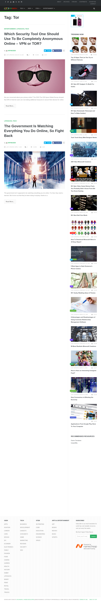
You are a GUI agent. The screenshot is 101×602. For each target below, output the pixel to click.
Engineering (40, 534)
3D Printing (40, 524)
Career (6, 530)
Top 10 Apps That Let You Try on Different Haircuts (82, 59)
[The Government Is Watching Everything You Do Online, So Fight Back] (34, 170)
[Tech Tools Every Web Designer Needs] (84, 125)
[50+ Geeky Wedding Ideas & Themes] (84, 280)
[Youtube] (11, 1)
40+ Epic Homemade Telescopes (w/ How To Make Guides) (83, 112)
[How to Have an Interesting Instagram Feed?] (84, 358)
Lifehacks (20, 29)
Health (6, 566)
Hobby (6, 573)
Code (38, 527)
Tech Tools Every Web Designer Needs (84, 137)
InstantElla (74, 443)
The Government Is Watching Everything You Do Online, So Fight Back (34, 131)
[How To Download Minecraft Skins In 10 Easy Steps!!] (84, 227)
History (7, 569)
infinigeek (12, 50)
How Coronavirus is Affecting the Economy (82, 398)
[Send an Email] (14, 1)
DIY (5, 540)
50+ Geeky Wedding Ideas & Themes (83, 293)
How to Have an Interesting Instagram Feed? (83, 372)
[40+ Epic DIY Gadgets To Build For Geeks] (84, 72)
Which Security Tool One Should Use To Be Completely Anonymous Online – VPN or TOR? (33, 39)
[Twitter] (8, 1)
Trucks (6, 592)
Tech (21, 8)
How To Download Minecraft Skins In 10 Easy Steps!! (83, 241)
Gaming (6, 560)
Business (23, 524)
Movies (54, 530)
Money (6, 579)
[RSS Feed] (16, 1)
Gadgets (23, 530)
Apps (6, 524)
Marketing (24, 540)
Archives (66, 1)
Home (22, 537)
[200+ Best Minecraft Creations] (84, 149)
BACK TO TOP (93, 599)
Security (23, 547)
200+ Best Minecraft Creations (81, 162)
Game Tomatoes (76, 440)
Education (39, 530)
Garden (7, 563)
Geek (29, 8)
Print (6, 582)
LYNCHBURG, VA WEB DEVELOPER (25, 599)
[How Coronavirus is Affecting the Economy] (84, 385)
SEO (21, 550)
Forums (74, 1)
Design (6, 537)
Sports (54, 537)
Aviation (7, 527)
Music (54, 534)
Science (39, 537)
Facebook (58, 50)
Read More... (10, 106)
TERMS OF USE (83, 599)
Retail (6, 586)
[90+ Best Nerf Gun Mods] (84, 203)
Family (6, 550)
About (59, 1)
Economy (7, 543)
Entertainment (48, 8)
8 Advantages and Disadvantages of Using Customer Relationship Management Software (83, 319)
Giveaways (24, 534)
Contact (93, 4)
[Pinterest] (19, 1)
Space (38, 540)
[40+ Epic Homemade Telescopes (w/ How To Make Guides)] (84, 98)
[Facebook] (5, 1)
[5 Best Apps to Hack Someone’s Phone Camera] (84, 254)
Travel (6, 589)
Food (6, 556)
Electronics (8, 547)
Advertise (92, 1)
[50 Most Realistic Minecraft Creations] (84, 334)
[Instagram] (22, 1)
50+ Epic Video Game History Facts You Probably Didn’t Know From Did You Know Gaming (83, 188)
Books (54, 527)
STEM (37, 8)
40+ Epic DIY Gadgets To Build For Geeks (82, 85)
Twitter (49, 50)
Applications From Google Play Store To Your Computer (83, 425)
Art (53, 524)
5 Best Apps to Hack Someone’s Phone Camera (81, 267)
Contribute (83, 1)
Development (25, 527)
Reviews (23, 543)
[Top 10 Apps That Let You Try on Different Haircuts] (84, 45)
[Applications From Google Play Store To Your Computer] (84, 411)
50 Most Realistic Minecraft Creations (83, 346)
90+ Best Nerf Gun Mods (79, 215)
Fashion (7, 553)
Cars (6, 534)
